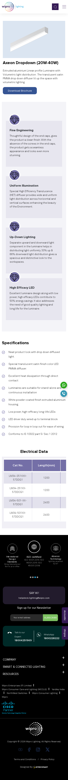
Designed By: (26, 767)
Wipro (5, 697)
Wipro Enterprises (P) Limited (17, 686)
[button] (30, 577)
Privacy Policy (47, 759)
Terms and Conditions (25, 759)
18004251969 (22, 640)
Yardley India (58, 689)
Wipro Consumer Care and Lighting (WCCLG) (24, 689)
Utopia (64, 633)
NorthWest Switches (17, 693)
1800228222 (51, 638)
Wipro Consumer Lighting (45, 693)
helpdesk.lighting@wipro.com (34, 598)
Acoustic (64, 615)
